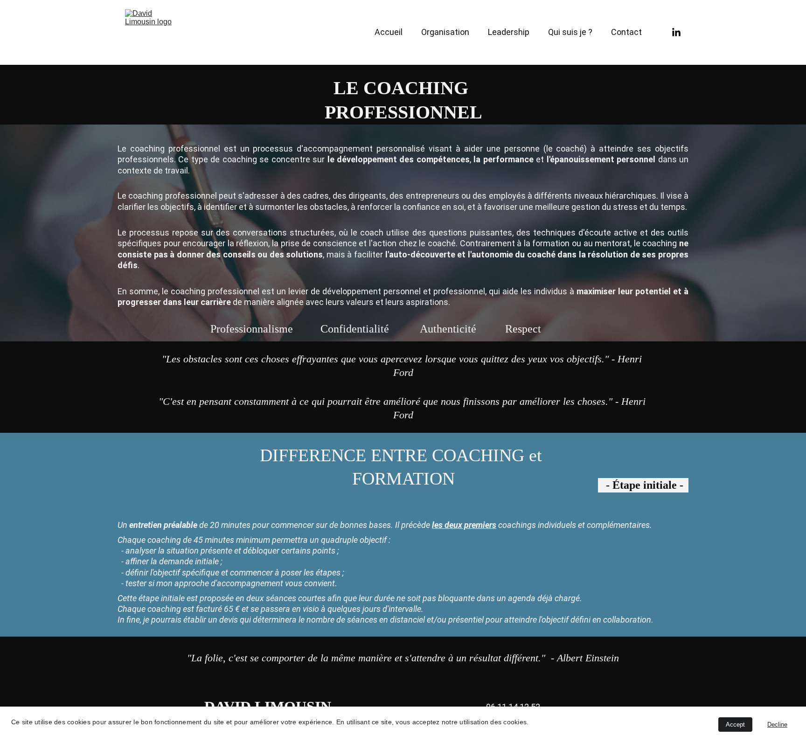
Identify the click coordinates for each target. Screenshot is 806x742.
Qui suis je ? (570, 32)
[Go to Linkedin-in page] (676, 32)
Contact (626, 32)
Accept (735, 724)
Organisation (445, 32)
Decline (777, 724)
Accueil (389, 32)
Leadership (508, 32)
